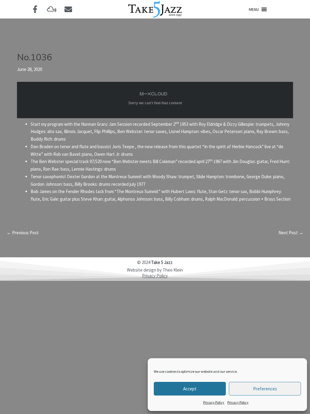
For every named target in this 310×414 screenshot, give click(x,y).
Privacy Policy (213, 402)
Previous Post (23, 232)
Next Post (291, 232)
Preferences (265, 389)
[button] (254, 9)
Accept (189, 389)
